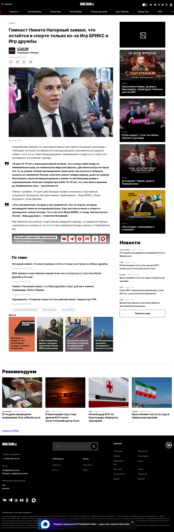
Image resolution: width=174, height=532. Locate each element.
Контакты (87, 465)
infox (12, 315)
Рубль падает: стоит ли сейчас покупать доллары (140, 136)
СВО (160, 11)
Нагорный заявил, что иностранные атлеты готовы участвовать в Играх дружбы (60, 264)
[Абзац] (87, 4)
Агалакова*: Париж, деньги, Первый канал (138, 182)
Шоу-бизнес (122, 11)
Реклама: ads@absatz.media (15, 473)
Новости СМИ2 (10, 430)
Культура (118, 469)
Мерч (85, 470)
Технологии (119, 474)
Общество (143, 11)
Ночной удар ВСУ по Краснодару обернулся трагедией (103, 417)
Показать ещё (142, 313)
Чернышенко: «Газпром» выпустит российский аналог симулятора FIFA (54, 299)
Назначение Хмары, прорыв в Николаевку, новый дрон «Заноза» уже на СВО (142, 89)
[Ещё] (172, 11)
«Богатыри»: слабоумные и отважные (138, 228)
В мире (123, 275)
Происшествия (99, 11)
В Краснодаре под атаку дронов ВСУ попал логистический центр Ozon (62, 417)
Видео (124, 83)
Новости (14, 11)
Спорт (12, 23)
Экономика (75, 11)
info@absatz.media (10, 470)
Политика (55, 11)
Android (5, 488)
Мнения (141, 479)
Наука (140, 469)
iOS (3, 485)
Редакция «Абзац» (28, 53)
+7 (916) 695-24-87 (11, 459)
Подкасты (142, 474)
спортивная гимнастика (25, 310)
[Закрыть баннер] (132, 522)
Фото (55, 470)
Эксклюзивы (34, 11)
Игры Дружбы (49, 310)
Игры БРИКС (68, 310)
